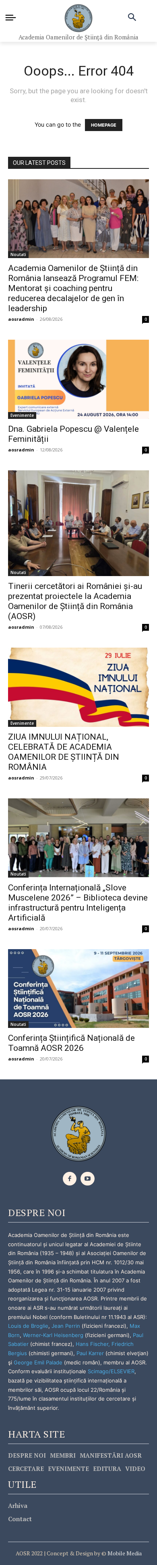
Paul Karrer (90, 1353)
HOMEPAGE (103, 125)
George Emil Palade (38, 1362)
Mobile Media (124, 1553)
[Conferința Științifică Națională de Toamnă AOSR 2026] (78, 988)
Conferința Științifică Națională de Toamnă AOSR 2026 (71, 1043)
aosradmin (21, 319)
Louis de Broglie (28, 1326)
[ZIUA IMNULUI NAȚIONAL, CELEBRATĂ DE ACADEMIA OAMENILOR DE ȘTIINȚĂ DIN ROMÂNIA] (78, 687)
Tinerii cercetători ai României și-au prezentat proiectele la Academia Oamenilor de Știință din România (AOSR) (75, 601)
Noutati (18, 254)
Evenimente (22, 415)
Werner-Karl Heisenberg (53, 1335)
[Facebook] (70, 1179)
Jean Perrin (67, 1326)
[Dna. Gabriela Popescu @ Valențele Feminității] (78, 379)
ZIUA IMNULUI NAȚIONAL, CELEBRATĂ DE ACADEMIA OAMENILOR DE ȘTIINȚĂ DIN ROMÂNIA (63, 752)
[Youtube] (88, 1179)
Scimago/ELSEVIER (111, 1371)
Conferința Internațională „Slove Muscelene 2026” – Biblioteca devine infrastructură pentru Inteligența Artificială (78, 903)
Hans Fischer (92, 1344)
